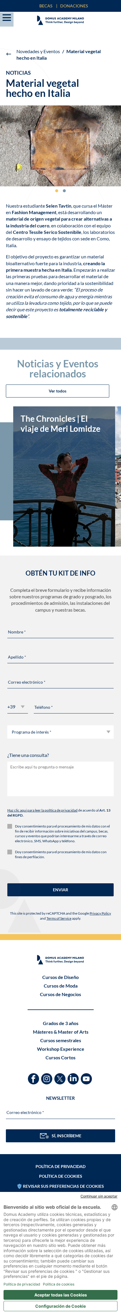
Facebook (34, 1076)
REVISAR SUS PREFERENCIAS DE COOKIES (63, 1186)
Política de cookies (60, 1176)
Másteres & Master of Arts (60, 1032)
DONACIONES (74, 5)
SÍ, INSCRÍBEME (66, 1135)
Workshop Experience (60, 1049)
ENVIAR (60, 889)
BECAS (45, 5)
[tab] (56, 190)
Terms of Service (58, 918)
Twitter (60, 1076)
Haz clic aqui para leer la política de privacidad (42, 810)
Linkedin (73, 1076)
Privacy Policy (100, 913)
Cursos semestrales (60, 1040)
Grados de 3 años (60, 1023)
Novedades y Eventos (38, 51)
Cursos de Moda (61, 985)
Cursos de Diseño (60, 977)
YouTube (87, 1076)
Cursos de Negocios (60, 994)
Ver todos (57, 390)
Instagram (47, 1076)
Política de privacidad (60, 1166)
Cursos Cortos (60, 1057)
